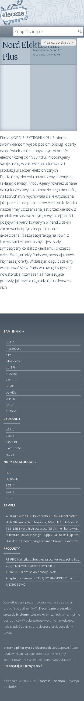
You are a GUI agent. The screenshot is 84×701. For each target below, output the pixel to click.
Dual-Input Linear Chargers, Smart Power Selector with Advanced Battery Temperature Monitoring (43, 541)
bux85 (10, 386)
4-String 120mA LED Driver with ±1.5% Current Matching (43, 516)
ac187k (10, 367)
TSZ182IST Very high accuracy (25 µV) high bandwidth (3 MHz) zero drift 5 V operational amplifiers (43, 528)
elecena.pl (14, 13)
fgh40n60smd (15, 361)
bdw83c (11, 392)
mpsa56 (11, 374)
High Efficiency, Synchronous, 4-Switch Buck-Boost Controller (43, 522)
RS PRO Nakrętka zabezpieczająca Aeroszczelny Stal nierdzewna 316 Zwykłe (43, 559)
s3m (8, 355)
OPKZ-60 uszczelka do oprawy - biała (31, 572)
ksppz (10, 454)
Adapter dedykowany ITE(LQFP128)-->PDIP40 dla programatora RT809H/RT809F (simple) (43, 578)
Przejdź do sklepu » (58, 42)
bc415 (10, 342)
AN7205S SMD (15, 584)
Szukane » (12, 419)
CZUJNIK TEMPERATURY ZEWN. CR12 (30, 566)
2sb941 (11, 436)
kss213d (11, 442)
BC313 (10, 491)
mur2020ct (13, 348)
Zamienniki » (14, 331)
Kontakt (44, 681)
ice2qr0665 (13, 448)
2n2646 (11, 411)
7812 (9, 498)
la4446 (10, 399)
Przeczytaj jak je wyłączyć (23, 666)
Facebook (59, 681)
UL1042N (12, 479)
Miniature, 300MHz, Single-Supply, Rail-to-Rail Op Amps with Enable (43, 535)
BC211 (10, 473)
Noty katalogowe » (20, 462)
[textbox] (44, 31)
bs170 (10, 405)
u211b (10, 429)
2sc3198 (11, 380)
